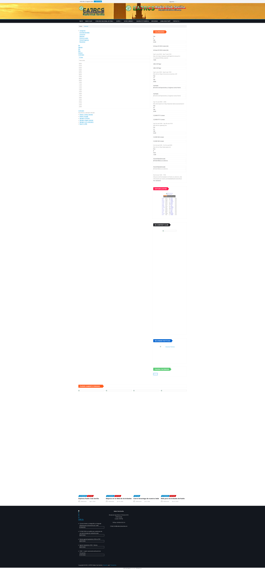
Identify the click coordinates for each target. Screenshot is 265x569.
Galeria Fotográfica (142, 21)
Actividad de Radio (85, 32)
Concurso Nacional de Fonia (104, 21)
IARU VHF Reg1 (157, 68)
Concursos (82, 34)
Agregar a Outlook (85, 118)
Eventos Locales (84, 38)
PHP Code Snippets (126, 568)
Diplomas (82, 36)
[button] (86, 112)
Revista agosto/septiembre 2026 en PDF (90, 539)
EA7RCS (118, 21)
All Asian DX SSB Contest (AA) (160, 50)
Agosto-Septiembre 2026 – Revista (88, 545)
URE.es (81, 519)
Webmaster (84, 501)
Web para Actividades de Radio (173, 498)
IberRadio (155, 94)
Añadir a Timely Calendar (86, 114)
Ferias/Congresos (84, 40)
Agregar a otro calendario (86, 122)
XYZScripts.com (139, 568)
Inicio (81, 21)
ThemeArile (113, 565)
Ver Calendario (157, 180)
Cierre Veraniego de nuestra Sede (146, 498)
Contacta (176, 21)
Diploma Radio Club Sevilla (88, 498)
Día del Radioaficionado (159, 167)
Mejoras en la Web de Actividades (119, 498)
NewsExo (105, 565)
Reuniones (82, 42)
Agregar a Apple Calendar (86, 120)
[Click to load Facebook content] (155, 374)
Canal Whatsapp (165, 21)
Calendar (86, 26)
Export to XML (83, 124)
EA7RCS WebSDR (128, 21)
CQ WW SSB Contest (158, 141)
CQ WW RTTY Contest (159, 119)
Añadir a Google (84, 116)
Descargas (154, 21)
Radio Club (88, 21)
